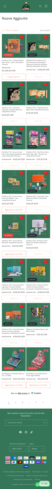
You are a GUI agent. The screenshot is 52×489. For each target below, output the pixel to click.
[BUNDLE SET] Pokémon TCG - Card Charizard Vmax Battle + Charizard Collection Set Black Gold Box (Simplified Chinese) (36, 63)
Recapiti (38, 479)
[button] (5, 6)
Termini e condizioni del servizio (36, 475)
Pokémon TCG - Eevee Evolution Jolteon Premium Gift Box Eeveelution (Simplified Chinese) (37, 287)
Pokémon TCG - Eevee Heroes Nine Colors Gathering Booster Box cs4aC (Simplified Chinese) (14, 154)
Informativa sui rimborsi (40, 472)
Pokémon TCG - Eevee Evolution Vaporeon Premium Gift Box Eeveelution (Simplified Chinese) (13, 287)
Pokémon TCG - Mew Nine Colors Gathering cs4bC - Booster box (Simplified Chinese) (37, 154)
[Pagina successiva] (43, 402)
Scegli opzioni (13, 77)
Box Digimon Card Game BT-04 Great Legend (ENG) (36, 375)
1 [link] (8, 402)
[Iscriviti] (44, 423)
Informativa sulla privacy (15, 475)
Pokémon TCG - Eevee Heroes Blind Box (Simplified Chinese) (12, 242)
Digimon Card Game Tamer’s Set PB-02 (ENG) (37, 330)
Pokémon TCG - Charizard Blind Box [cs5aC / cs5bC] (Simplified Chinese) (13, 62)
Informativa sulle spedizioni (23, 479)
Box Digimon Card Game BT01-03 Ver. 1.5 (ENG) (13, 375)
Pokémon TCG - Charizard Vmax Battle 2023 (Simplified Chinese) (37, 109)
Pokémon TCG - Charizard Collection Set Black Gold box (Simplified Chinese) (12, 109)
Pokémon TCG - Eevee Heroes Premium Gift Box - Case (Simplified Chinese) (12, 198)
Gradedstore (12, 472)
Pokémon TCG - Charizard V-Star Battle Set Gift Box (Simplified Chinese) (37, 198)
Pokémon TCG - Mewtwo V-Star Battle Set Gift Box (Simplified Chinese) (37, 243)
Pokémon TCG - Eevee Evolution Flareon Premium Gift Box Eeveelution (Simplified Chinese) (13, 331)
